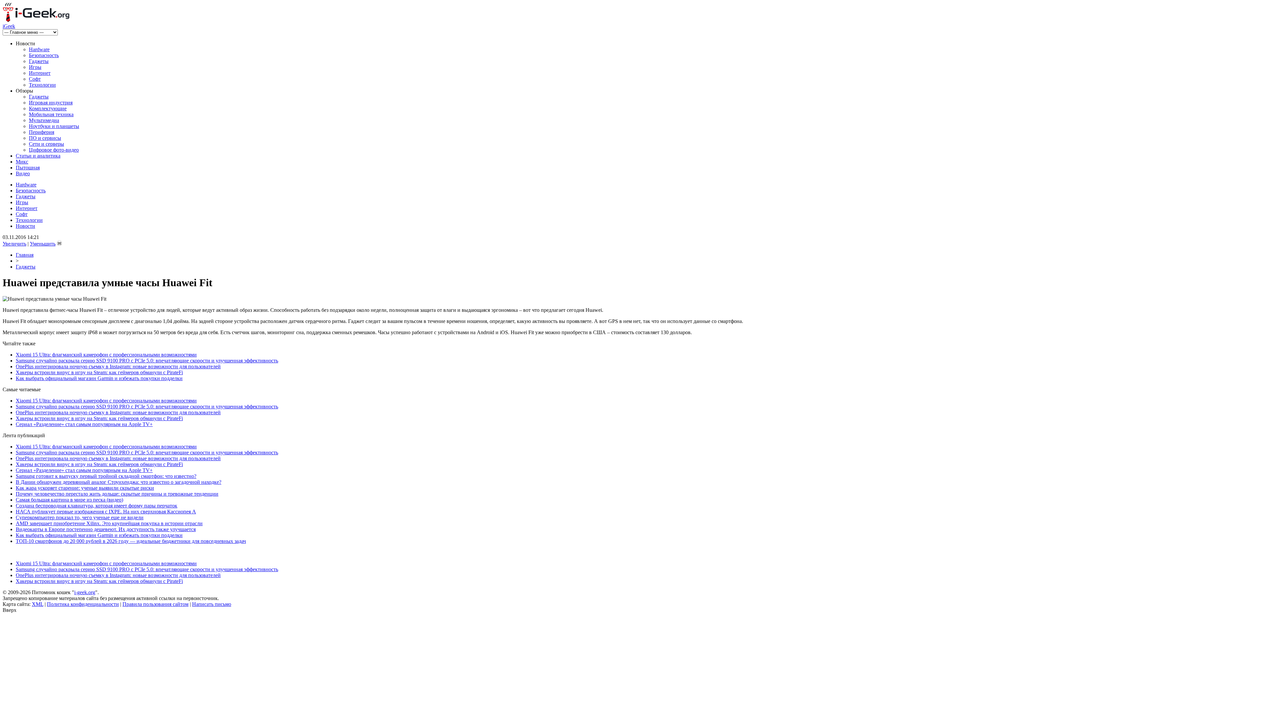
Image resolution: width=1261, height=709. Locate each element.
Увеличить (14, 244)
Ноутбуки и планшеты (54, 126)
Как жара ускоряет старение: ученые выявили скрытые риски (85, 488)
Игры (35, 67)
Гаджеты (39, 61)
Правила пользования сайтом (155, 604)
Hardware (39, 49)
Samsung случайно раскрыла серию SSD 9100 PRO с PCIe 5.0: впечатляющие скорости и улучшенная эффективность (147, 360)
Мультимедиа (44, 120)
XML (37, 604)
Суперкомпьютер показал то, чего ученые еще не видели (80, 517)
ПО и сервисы (45, 138)
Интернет (40, 73)
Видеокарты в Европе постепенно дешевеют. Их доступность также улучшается (106, 529)
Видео (23, 173)
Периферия (41, 132)
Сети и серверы (46, 144)
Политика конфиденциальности (83, 604)
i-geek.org (84, 592)
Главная (24, 255)
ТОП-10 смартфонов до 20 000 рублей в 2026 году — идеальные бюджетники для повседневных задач (131, 541)
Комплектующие (48, 108)
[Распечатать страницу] (59, 243)
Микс (22, 161)
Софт (35, 79)
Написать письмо (211, 604)
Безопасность (44, 55)
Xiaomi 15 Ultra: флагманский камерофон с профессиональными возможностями (106, 354)
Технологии (42, 85)
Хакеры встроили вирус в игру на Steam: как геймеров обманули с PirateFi (99, 372)
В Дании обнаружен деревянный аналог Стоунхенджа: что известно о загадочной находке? (118, 482)
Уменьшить (42, 244)
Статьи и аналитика (38, 156)
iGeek (9, 26)
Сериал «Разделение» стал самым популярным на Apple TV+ (84, 424)
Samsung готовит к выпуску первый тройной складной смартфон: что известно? (106, 476)
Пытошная (28, 167)
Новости (25, 226)
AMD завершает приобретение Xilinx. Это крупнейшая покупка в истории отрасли (109, 523)
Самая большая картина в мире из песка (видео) (69, 500)
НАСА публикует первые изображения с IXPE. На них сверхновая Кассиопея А (106, 511)
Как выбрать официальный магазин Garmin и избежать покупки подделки (99, 378)
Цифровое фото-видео (54, 150)
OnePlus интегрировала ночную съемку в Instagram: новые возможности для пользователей (118, 366)
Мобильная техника (51, 114)
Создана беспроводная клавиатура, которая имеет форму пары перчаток (96, 505)
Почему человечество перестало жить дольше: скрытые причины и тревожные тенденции (117, 494)
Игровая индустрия (51, 102)
